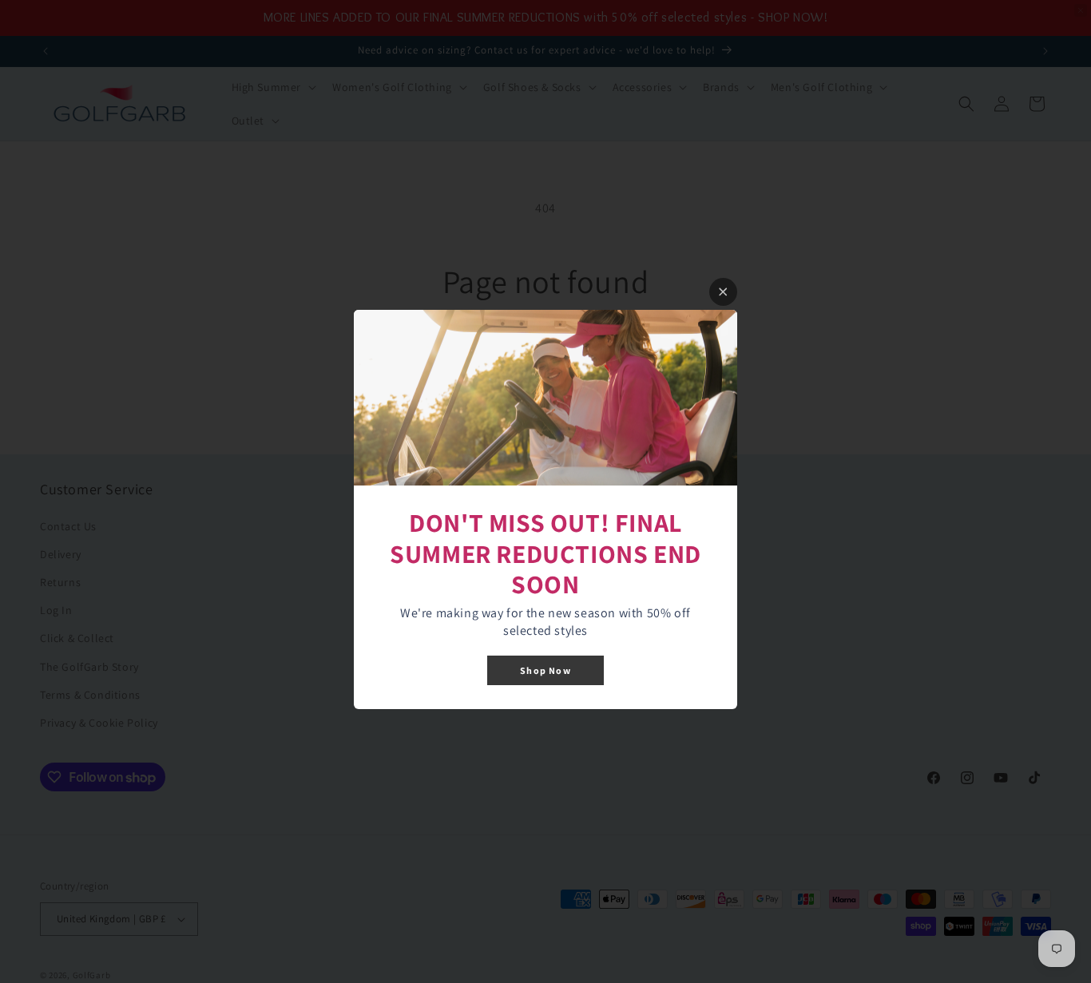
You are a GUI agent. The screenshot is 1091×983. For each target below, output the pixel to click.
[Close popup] (723, 292)
